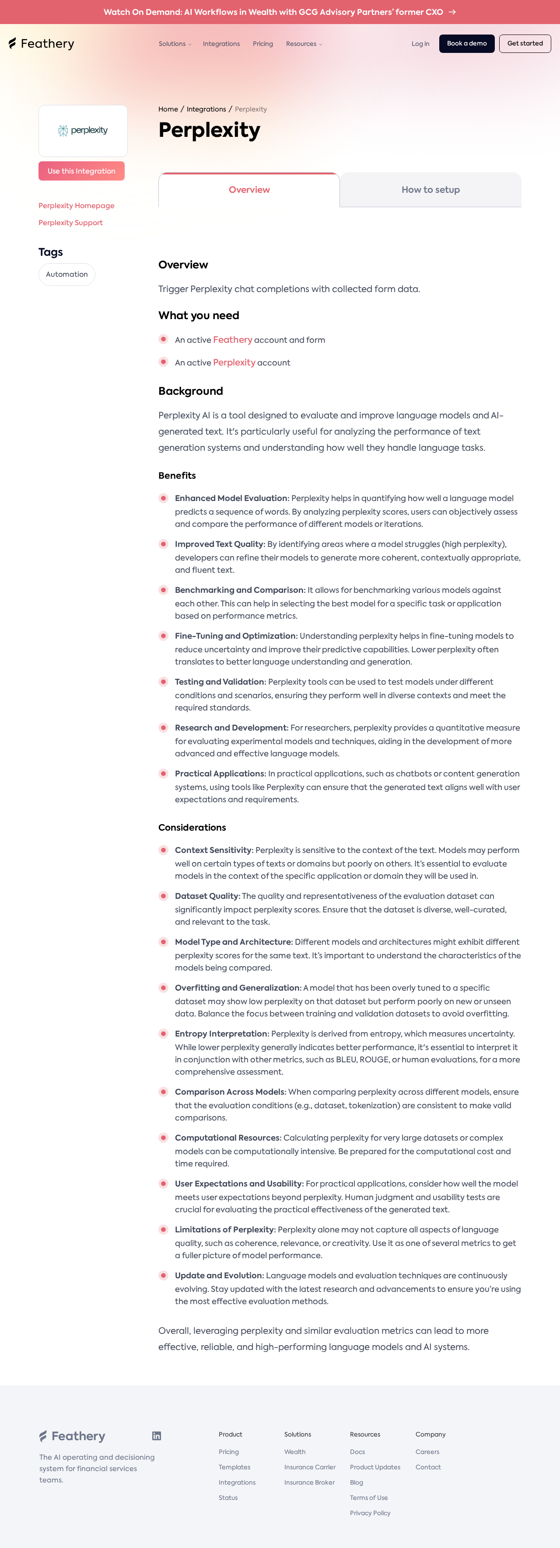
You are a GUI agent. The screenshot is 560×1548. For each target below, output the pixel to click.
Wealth (295, 1452)
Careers (427, 1452)
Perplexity (251, 109)
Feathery (232, 340)
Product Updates (375, 1467)
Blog (356, 1482)
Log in (421, 44)
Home (168, 109)
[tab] (249, 189)
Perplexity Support (70, 222)
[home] (41, 43)
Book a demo (467, 43)
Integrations (221, 44)
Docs (357, 1452)
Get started (525, 43)
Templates (234, 1467)
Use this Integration (82, 171)
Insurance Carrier (310, 1467)
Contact (428, 1467)
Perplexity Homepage (76, 205)
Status (228, 1498)
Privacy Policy (370, 1513)
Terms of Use (369, 1498)
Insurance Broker (309, 1482)
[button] (174, 44)
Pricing (263, 44)
